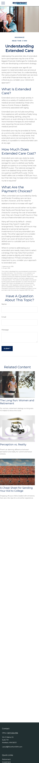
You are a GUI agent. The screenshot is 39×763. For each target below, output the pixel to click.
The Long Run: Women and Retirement (17, 402)
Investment (6, 762)
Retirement (6, 759)
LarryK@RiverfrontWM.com (12, 747)
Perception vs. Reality (13, 444)
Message (5, 330)
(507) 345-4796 (12, 733)
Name (4, 304)
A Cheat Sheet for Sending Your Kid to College (16, 489)
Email (4, 317)
